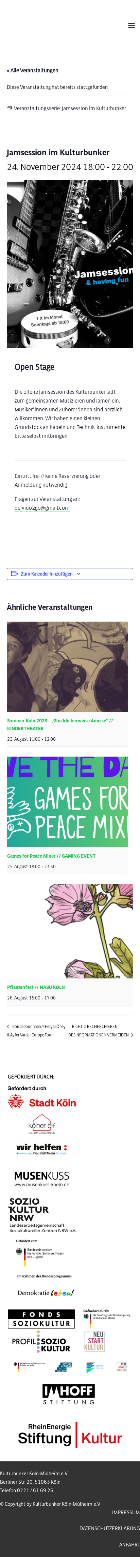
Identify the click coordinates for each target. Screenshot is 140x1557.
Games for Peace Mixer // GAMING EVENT (51, 856)
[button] (131, 25)
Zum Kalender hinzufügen (47, 574)
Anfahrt (129, 1545)
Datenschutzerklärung (110, 1528)
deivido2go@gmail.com (42, 508)
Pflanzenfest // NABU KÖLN (36, 987)
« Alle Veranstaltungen (32, 70)
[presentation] (67, 667)
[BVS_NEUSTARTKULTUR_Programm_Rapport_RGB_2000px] (70, 1367)
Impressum (126, 1513)
